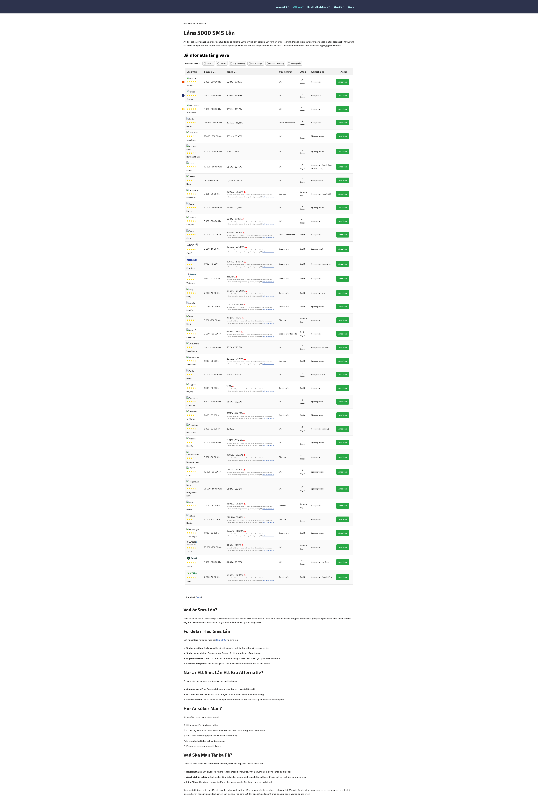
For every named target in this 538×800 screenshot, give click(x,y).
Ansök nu (342, 82)
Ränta (230, 71)
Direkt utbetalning (276, 63)
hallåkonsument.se (268, 197)
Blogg (351, 6)
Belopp (208, 71)
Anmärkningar (257, 63)
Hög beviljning (239, 63)
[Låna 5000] (192, 7)
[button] (288, 6)
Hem (185, 23)
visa (199, 597)
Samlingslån (296, 63)
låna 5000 (221, 639)
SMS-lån (210, 63)
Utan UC (223, 63)
